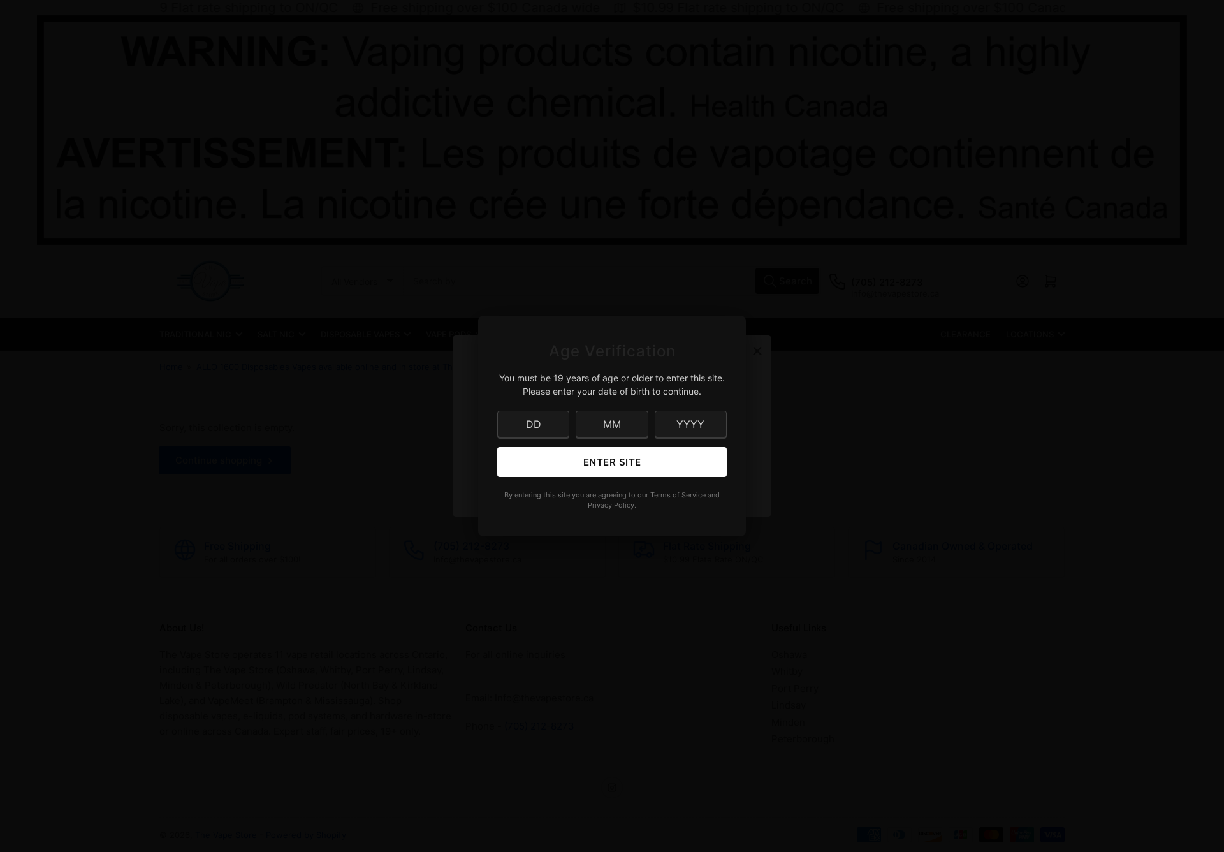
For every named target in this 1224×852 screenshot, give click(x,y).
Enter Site (612, 462)
